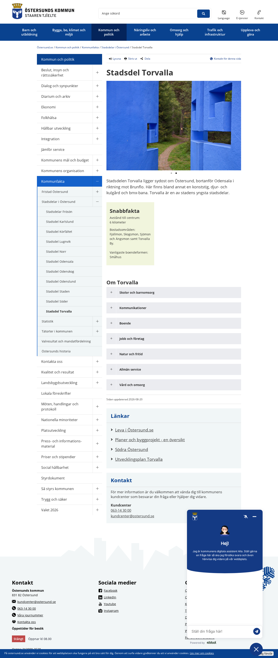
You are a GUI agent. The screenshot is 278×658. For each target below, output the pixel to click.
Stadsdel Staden (58, 291)
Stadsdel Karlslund (60, 222)
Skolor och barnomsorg (136, 292)
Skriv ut (132, 58)
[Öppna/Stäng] (97, 72)
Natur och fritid (131, 354)
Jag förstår (265, 653)
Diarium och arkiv (55, 96)
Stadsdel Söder (57, 301)
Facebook (141, 590)
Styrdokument (53, 478)
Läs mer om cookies (202, 653)
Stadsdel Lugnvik (58, 241)
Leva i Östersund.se (176, 430)
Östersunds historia (56, 351)
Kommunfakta (90, 47)
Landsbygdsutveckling (59, 382)
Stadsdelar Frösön (59, 212)
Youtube (141, 604)
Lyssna (116, 58)
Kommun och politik (67, 47)
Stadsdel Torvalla (59, 311)
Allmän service (130, 369)
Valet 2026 (49, 510)
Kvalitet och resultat (57, 372)
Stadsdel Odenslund (61, 281)
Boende (125, 323)
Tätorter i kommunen (57, 331)
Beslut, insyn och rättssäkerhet (55, 73)
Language (224, 18)
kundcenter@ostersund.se (132, 516)
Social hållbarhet (55, 467)
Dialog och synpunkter (59, 85)
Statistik (47, 321)
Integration (50, 139)
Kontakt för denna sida (227, 58)
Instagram (141, 610)
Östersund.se (45, 47)
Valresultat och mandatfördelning (66, 341)
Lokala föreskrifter (56, 393)
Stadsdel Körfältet (59, 232)
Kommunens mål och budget (65, 160)
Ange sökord (111, 13)
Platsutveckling (53, 430)
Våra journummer (30, 615)
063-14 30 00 (121, 510)
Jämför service (53, 149)
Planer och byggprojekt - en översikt (150, 439)
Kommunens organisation (62, 170)
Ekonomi (48, 107)
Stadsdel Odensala (59, 261)
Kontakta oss (52, 361)
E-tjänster (243, 18)
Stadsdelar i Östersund (115, 47)
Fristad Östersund (55, 192)
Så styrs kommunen (57, 488)
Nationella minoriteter (59, 419)
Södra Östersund (152, 449)
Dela (147, 58)
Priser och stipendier (58, 456)
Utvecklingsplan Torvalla (139, 459)
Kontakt (259, 18)
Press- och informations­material (61, 444)
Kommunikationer (132, 308)
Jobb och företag (131, 339)
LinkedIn (141, 597)
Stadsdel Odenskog (60, 271)
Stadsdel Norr (56, 251)
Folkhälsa (48, 117)
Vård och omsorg (132, 385)
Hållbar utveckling (56, 128)
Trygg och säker (54, 499)
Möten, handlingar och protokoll (59, 407)
